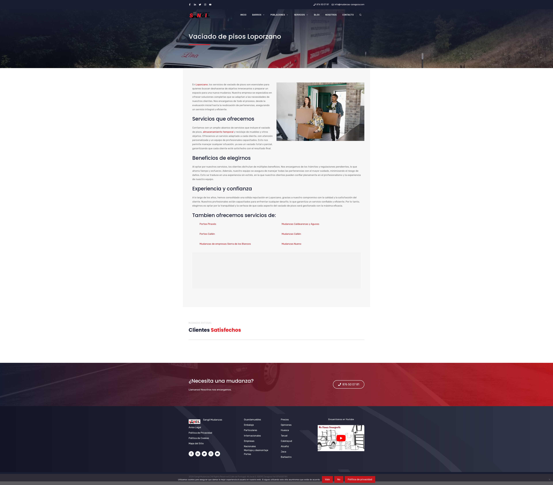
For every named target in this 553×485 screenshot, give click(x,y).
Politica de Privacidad (200, 432)
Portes (247, 454)
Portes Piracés (208, 223)
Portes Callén (207, 233)
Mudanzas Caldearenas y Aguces (300, 223)
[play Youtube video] (341, 438)
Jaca (283, 451)
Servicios (299, 15)
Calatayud (286, 441)
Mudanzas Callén (291, 233)
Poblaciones (277, 15)
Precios (285, 419)
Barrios (256, 15)
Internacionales (252, 435)
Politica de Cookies (199, 438)
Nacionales (250, 446)
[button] (360, 15)
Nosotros (331, 15)
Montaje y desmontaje (256, 450)
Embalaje (249, 425)
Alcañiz (285, 446)
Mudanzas (216, 419)
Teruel (284, 435)
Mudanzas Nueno (291, 243)
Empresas (249, 441)
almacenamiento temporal (218, 131)
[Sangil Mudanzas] (200, 15)
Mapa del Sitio (196, 443)
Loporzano (202, 84)
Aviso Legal (195, 427)
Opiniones (286, 425)
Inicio (243, 15)
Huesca (285, 430)
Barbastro (286, 457)
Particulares (250, 430)
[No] (549, 479)
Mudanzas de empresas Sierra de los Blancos (225, 243)
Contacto (348, 15)
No (338, 479)
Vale (327, 479)
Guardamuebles (252, 419)
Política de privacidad (360, 479)
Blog (317, 15)
